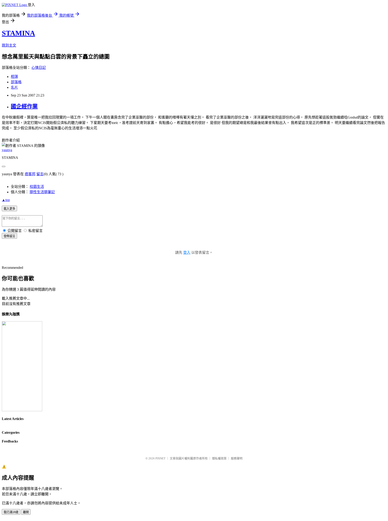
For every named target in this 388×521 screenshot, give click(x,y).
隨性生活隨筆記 (42, 192)
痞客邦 (30, 174)
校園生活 (37, 187)
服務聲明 (236, 458)
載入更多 (9, 208)
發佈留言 (9, 236)
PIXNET (160, 458)
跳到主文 (9, 45)
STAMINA (18, 33)
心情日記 (38, 68)
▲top (6, 200)
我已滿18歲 (11, 512)
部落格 (16, 82)
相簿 (14, 77)
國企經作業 (24, 106)
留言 (40, 174)
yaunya (7, 150)
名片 (14, 87)
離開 (26, 512)
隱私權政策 (219, 458)
